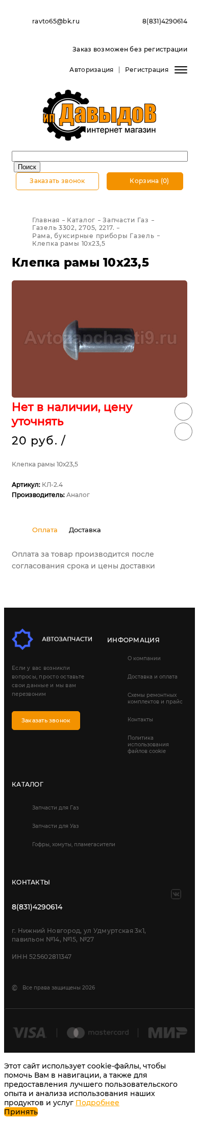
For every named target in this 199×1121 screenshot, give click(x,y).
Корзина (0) (148, 181)
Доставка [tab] (85, 530)
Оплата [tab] (45, 530)
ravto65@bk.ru (56, 21)
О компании (144, 658)
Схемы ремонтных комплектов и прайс (155, 698)
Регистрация (146, 69)
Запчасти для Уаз (55, 826)
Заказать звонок (57, 181)
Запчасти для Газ (55, 807)
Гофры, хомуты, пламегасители (73, 844)
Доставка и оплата (153, 676)
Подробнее (97, 1102)
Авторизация (91, 69)
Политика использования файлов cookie (148, 744)
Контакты (140, 719)
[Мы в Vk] (176, 894)
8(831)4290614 (164, 21)
